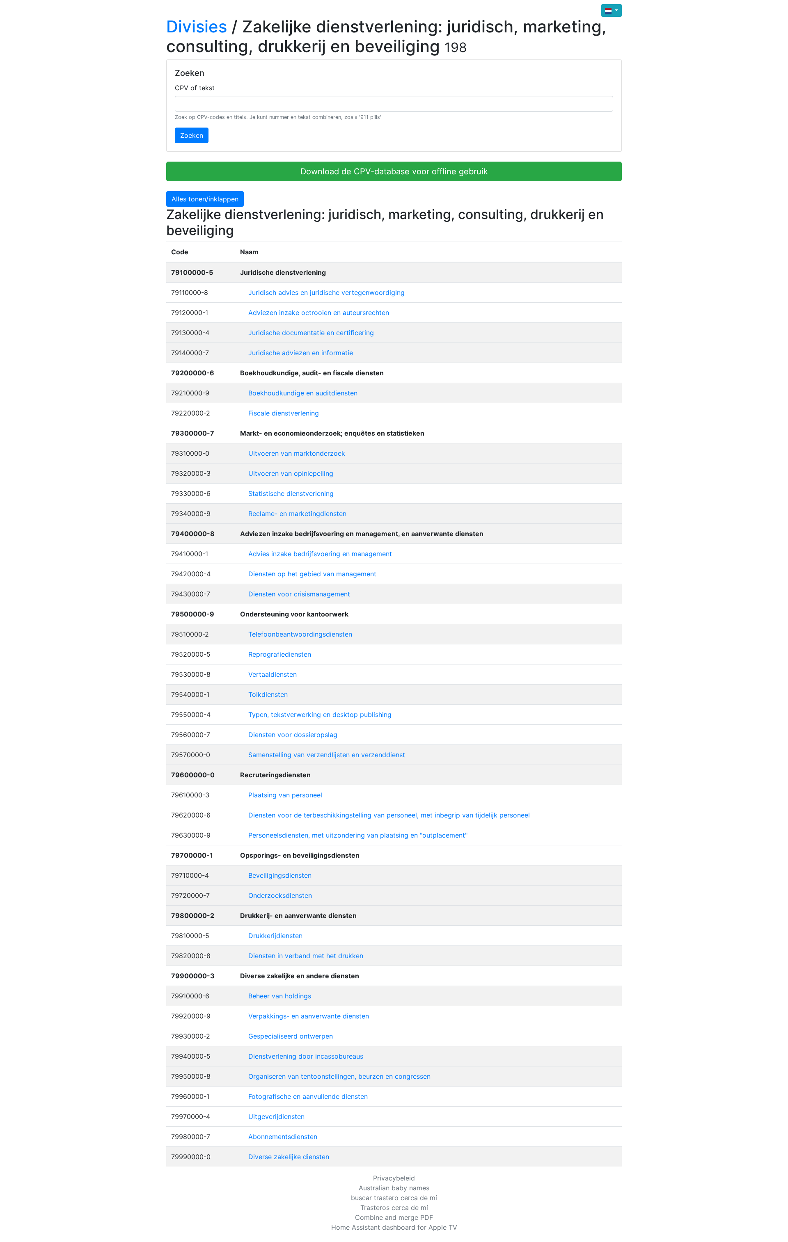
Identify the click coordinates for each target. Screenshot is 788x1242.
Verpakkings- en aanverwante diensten (308, 1016)
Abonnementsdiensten (282, 1136)
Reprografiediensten (279, 654)
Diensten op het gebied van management (312, 574)
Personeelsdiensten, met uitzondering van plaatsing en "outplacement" (357, 835)
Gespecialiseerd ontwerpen (290, 1036)
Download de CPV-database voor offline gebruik (394, 171)
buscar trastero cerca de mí (394, 1198)
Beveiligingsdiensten (280, 875)
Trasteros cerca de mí (394, 1207)
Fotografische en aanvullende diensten (308, 1096)
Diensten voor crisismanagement (299, 594)
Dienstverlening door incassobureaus (305, 1056)
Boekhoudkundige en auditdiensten (302, 393)
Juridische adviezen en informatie (300, 353)
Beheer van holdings (279, 996)
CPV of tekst (195, 88)
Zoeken (191, 135)
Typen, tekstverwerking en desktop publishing (320, 714)
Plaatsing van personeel (285, 795)
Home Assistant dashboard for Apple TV (394, 1227)
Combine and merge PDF (394, 1217)
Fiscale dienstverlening (283, 413)
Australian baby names (394, 1188)
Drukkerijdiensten (275, 936)
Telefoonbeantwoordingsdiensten (300, 634)
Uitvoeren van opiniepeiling (290, 473)
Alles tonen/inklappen (205, 199)
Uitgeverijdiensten (276, 1116)
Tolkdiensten (268, 694)
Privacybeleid (394, 1178)
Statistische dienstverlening (291, 493)
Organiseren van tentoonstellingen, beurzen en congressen (339, 1076)
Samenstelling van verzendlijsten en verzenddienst (326, 755)
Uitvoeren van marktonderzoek (296, 453)
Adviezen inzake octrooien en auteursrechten (318, 312)
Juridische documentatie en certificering (311, 333)
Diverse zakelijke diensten (288, 1157)
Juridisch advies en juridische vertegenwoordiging (326, 292)
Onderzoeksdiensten (280, 895)
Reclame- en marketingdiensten (297, 513)
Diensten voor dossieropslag (292, 735)
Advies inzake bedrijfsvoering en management (320, 554)
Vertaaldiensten (272, 674)
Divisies (196, 26)
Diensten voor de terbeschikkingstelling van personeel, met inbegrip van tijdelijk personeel (389, 815)
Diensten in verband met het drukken (305, 956)
